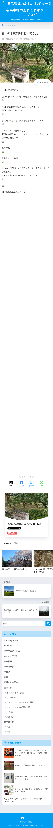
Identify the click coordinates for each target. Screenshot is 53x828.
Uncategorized (11, 640)
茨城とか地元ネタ (12, 682)
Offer (32, 19)
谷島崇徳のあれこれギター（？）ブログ (26, 12)
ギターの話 (11, 697)
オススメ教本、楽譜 (15, 693)
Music (25, 19)
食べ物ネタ (9, 722)
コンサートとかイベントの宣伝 (20, 702)
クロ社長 (8, 661)
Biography (15, 19)
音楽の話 (8, 688)
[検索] (48, 623)
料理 (8, 732)
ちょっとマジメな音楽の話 (18, 707)
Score (39, 19)
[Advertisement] (26, 223)
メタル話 (10, 712)
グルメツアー (12, 727)
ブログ (7, 672)
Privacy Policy (26, 822)
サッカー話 (9, 667)
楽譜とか (10, 717)
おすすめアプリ (11, 656)
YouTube (8, 646)
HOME (28, 817)
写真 (16, 543)
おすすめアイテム (12, 651)
